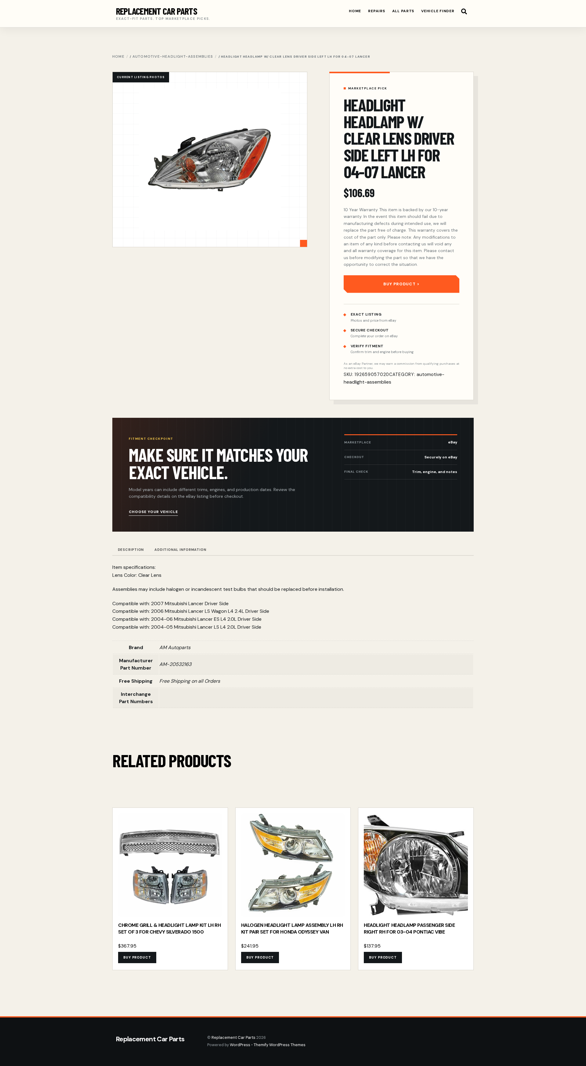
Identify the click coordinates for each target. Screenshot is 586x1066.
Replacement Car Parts (233, 1037)
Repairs (376, 11)
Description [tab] (131, 549)
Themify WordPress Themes (280, 1044)
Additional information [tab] (180, 549)
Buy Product (399, 284)
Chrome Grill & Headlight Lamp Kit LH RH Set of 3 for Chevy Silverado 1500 (169, 928)
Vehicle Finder (437, 11)
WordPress (240, 1044)
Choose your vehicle (153, 511)
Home (355, 11)
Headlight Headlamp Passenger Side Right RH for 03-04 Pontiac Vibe (409, 928)
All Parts (403, 11)
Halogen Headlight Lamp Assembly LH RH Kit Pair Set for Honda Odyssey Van (292, 928)
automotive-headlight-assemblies (172, 56)
